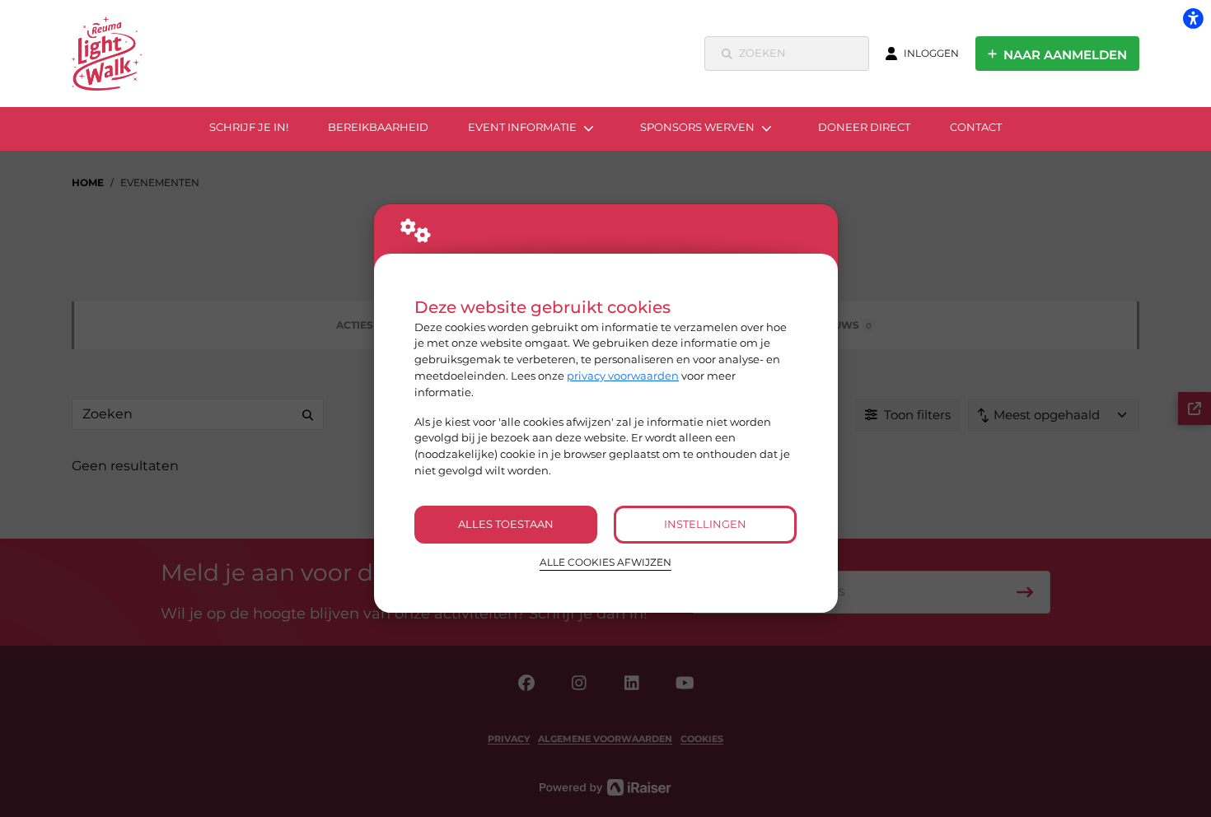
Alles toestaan (506, 523)
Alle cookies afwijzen (605, 562)
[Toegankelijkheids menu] (1193, 18)
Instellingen (705, 523)
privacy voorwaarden (623, 375)
